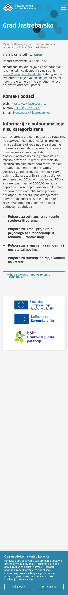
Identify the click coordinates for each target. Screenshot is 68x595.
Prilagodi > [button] (18, 587)
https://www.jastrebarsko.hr (22, 74)
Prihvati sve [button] (49, 587)
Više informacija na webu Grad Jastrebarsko (28, 276)
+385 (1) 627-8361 (27, 108)
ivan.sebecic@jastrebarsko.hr (33, 112)
